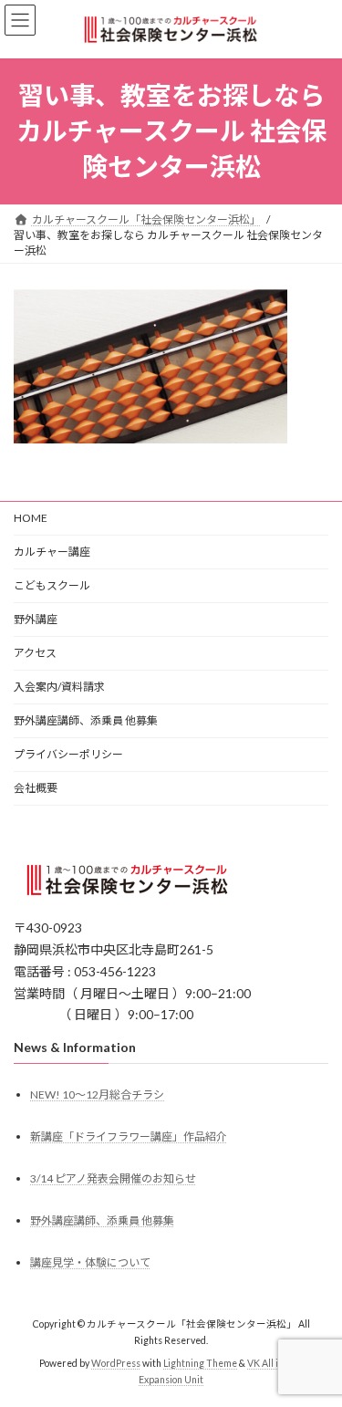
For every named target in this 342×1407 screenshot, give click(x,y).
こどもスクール (52, 585)
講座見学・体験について (90, 1262)
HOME (30, 518)
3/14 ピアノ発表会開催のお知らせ (113, 1178)
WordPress (115, 1363)
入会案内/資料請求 (59, 686)
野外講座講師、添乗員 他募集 (86, 720)
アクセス (35, 653)
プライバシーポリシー (68, 754)
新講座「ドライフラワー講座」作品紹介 (128, 1136)
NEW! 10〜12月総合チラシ (97, 1094)
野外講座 (35, 619)
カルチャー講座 (52, 551)
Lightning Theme (200, 1363)
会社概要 (35, 788)
